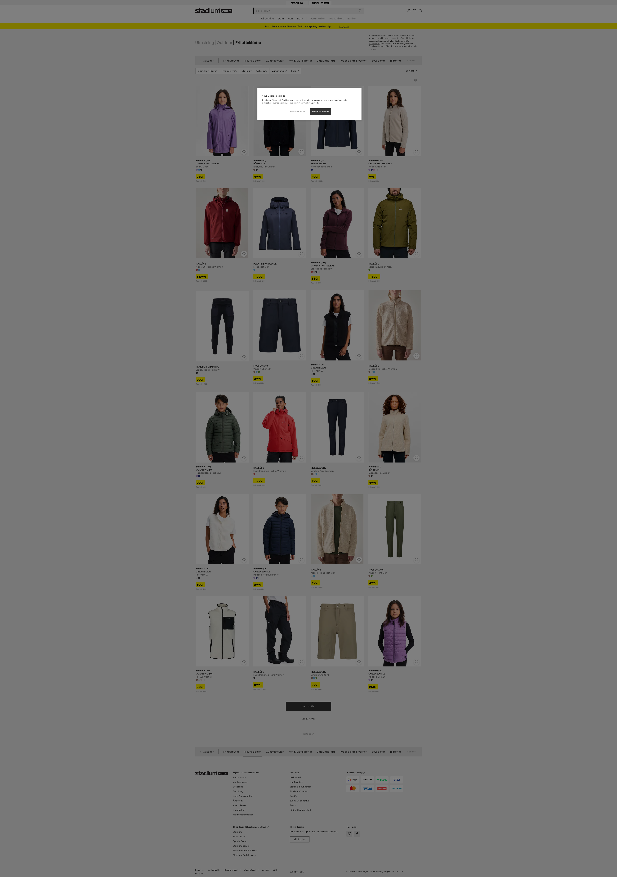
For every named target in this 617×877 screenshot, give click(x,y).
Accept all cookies (320, 111)
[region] (309, 104)
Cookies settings (297, 111)
